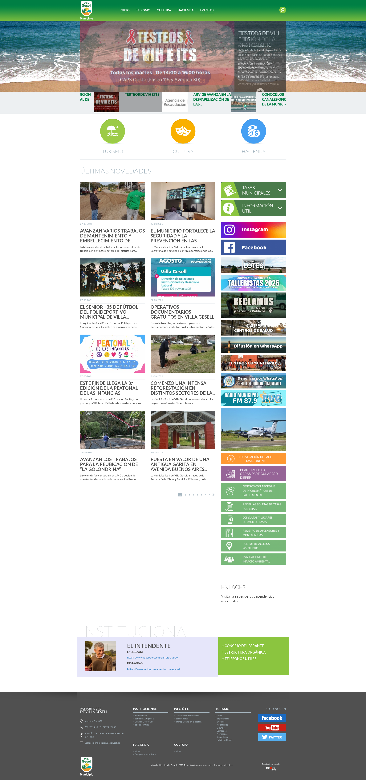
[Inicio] (86, 10)
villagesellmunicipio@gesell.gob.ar (102, 742)
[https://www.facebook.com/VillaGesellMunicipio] (253, 248)
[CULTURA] (183, 131)
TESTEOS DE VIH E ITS (258, 36)
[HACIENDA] (253, 131)
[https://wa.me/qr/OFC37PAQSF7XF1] (253, 381)
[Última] (213, 494)
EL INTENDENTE (149, 645)
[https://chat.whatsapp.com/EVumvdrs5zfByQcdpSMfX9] (253, 346)
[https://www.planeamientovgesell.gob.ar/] (253, 474)
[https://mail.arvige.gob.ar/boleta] (253, 507)
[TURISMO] (112, 131)
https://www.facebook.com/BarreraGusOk (152, 657)
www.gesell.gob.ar (224, 765)
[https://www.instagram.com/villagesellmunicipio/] (253, 230)
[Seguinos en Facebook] (272, 718)
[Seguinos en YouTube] (272, 728)
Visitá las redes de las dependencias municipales (247, 598)
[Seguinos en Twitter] (272, 737)
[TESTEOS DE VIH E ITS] (183, 56)
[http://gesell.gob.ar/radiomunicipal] (253, 398)
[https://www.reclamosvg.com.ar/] (253, 305)
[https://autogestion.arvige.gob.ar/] (253, 459)
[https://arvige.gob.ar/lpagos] (253, 520)
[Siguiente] (209, 494)
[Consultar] (253, 190)
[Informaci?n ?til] (253, 208)
